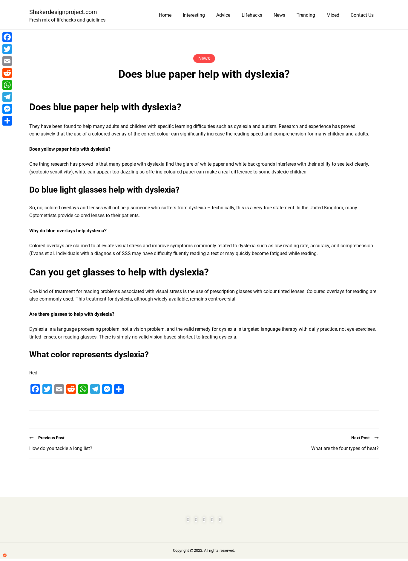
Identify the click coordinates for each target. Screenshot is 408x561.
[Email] (7, 61)
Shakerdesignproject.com (63, 12)
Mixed (332, 15)
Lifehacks (252, 15)
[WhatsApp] (7, 85)
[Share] (7, 121)
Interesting (194, 15)
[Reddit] (7, 73)
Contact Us (362, 15)
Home (165, 15)
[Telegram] (7, 97)
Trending (306, 15)
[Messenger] (7, 109)
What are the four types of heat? (345, 448)
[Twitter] (7, 49)
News (279, 15)
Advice (223, 15)
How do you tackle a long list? (60, 448)
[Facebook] (7, 37)
